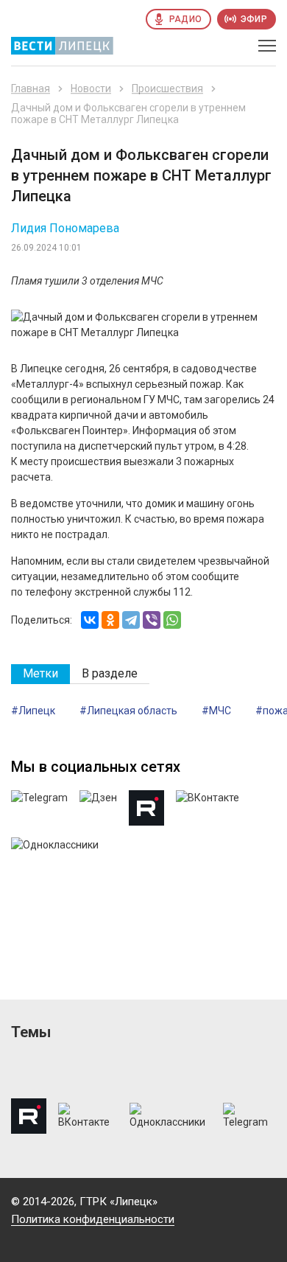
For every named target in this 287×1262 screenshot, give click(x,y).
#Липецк (33, 711)
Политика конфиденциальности (92, 1219)
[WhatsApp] (172, 620)
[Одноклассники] (110, 620)
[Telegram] (131, 620)
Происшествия (167, 88)
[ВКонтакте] (90, 620)
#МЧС (216, 711)
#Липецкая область (128, 711)
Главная (30, 88)
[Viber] (151, 620)
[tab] (40, 674)
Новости (91, 88)
